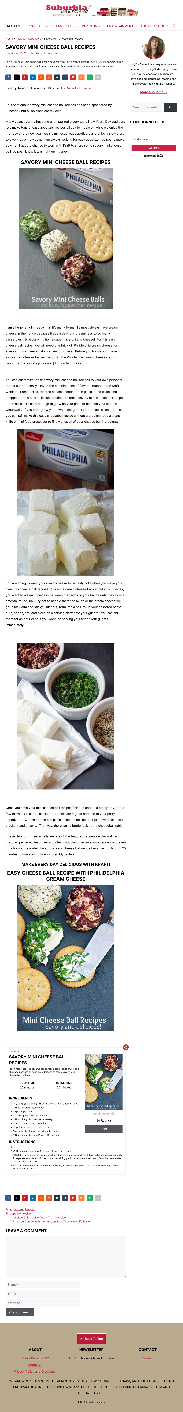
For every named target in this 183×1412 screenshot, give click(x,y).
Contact (148, 1358)
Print (103, 1129)
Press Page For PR (35, 1358)
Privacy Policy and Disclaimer (35, 1371)
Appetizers (34, 38)
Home (9, 38)
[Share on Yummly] (49, 77)
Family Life (65, 26)
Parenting (91, 26)
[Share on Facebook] (8, 77)
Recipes (13, 26)
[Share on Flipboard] (73, 77)
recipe (27, 1213)
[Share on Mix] (81, 77)
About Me (35, 1365)
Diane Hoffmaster (79, 88)
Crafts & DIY (38, 26)
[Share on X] (17, 77)
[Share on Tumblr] (65, 77)
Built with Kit (153, 155)
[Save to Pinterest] (25, 77)
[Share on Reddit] (41, 77)
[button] (174, 26)
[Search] (170, 107)
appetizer (16, 1213)
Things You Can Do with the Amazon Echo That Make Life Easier (50, 1221)
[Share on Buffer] (57, 77)
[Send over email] (90, 77)
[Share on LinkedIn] (33, 77)
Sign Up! (74, 1358)
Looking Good (153, 26)
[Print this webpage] (98, 77)
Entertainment (120, 26)
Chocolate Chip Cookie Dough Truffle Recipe (38, 1217)
